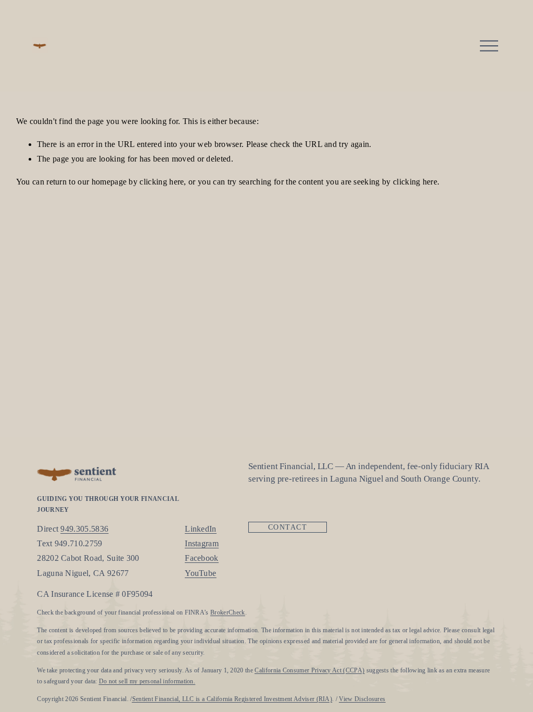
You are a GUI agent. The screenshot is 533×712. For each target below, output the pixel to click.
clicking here (161, 181)
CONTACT (287, 527)
